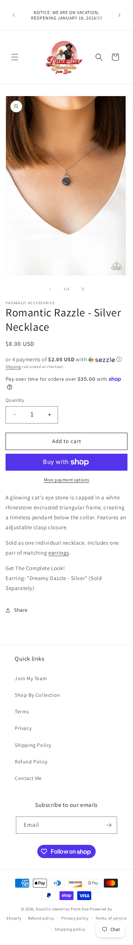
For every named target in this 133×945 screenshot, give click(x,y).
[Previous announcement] (14, 15)
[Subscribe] (108, 825)
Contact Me (28, 778)
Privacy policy (75, 918)
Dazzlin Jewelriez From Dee (63, 908)
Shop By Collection (37, 695)
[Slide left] (50, 289)
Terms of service (110, 918)
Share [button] (21, 610)
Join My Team (31, 678)
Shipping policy (70, 929)
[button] (15, 57)
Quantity (15, 400)
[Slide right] (83, 289)
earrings (58, 552)
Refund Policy (31, 761)
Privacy (23, 728)
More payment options (66, 479)
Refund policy (41, 918)
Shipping (13, 366)
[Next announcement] (119, 15)
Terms (22, 711)
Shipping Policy (33, 745)
